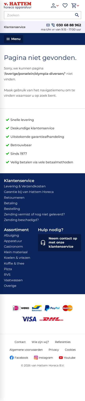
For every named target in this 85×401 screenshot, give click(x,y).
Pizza (8, 269)
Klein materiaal (15, 252)
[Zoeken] (77, 15)
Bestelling (12, 209)
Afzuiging (11, 235)
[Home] (25, 5)
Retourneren (14, 198)
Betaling (10, 203)
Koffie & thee (14, 263)
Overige (10, 286)
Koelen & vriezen (17, 258)
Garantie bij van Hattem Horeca (29, 192)
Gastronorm (13, 246)
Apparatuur (13, 241)
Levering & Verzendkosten (25, 186)
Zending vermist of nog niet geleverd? (34, 214)
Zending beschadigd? (21, 220)
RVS (7, 274)
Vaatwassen (13, 280)
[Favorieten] (65, 5)
